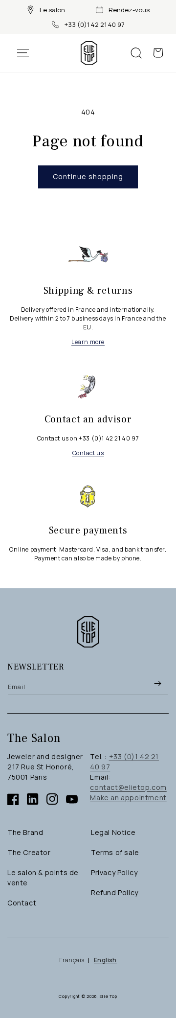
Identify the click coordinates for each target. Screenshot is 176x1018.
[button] (27, 53)
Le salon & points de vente (43, 877)
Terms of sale (115, 852)
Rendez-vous (129, 9)
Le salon (52, 9)
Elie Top (109, 996)
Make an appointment (128, 797)
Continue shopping (88, 176)
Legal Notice (113, 832)
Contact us (88, 453)
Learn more (88, 342)
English (105, 960)
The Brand (25, 832)
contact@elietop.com (128, 787)
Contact (21, 902)
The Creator (29, 852)
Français (71, 960)
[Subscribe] (157, 683)
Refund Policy (114, 892)
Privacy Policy (114, 872)
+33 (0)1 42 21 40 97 (95, 24)
